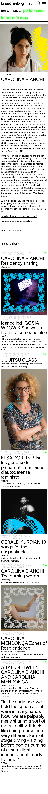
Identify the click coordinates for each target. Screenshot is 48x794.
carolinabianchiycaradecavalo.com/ (19, 216)
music (16, 10)
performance (34, 10)
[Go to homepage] (13, 3)
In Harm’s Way (26, 203)
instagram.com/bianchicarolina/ (17, 221)
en (34, 4)
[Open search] (38, 3)
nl (29, 4)
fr (31, 4)
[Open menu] (44, 4)
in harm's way (14, 17)
